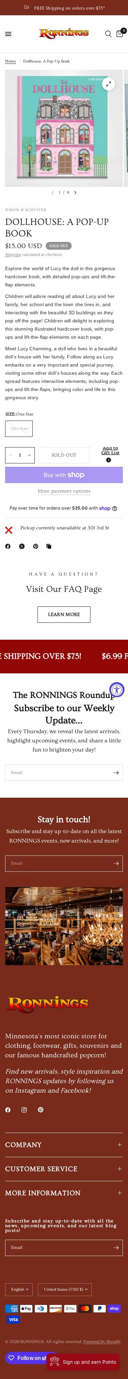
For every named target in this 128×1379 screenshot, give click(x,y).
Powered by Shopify (101, 1341)
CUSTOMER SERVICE (41, 1169)
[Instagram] (29, 1109)
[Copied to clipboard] (50, 546)
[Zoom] (108, 83)
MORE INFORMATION (43, 1193)
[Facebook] (9, 546)
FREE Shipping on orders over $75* (69, 8)
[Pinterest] (37, 546)
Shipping (13, 254)
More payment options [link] (64, 491)
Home (10, 61)
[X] (23, 546)
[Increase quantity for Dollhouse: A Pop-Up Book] (29, 455)
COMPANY (23, 1145)
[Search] (108, 34)
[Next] (75, 192)
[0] (118, 34)
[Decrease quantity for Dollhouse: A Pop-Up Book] (10, 455)
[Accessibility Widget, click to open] (117, 689)
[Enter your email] (116, 772)
